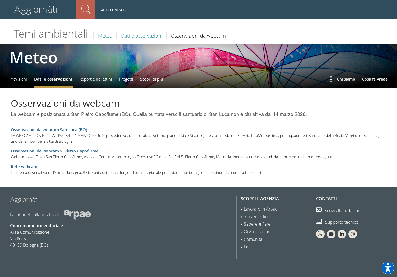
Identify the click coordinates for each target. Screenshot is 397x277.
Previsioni (18, 79)
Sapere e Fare (257, 224)
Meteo (105, 35)
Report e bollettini (95, 79)
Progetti (126, 79)
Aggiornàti (36, 9)
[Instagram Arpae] (352, 234)
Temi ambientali (51, 34)
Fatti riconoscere (113, 10)
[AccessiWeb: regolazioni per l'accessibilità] (388, 268)
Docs (248, 247)
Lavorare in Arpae (261, 209)
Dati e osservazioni (141, 35)
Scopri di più (151, 79)
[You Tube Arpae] (331, 234)
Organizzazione (258, 232)
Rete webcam (24, 166)
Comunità (253, 239)
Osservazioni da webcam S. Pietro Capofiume (55, 151)
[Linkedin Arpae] (342, 234)
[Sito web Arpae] (77, 214)
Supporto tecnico (341, 222)
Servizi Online (257, 216)
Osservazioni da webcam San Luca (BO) (49, 129)
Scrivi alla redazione (343, 210)
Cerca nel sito (85, 9)
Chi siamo (346, 79)
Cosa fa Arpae (375, 79)
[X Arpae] (320, 234)
